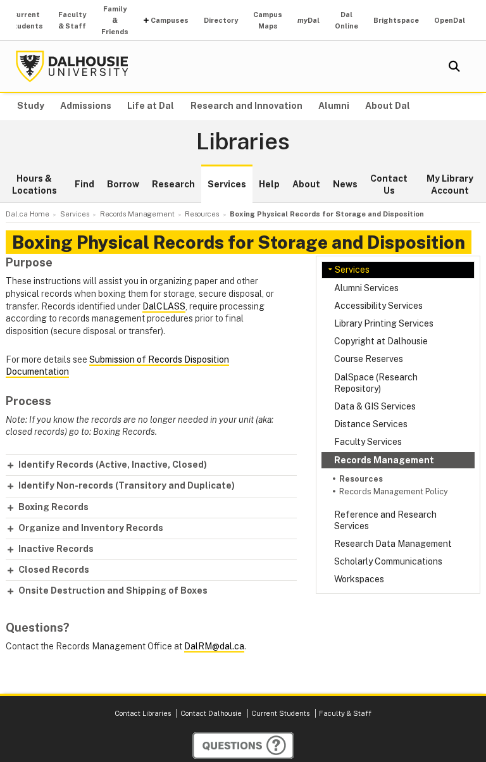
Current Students (25, 20)
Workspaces (359, 579)
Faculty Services (368, 442)
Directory (221, 20)
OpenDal (449, 20)
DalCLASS (163, 306)
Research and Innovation (246, 106)
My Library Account (450, 184)
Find (84, 184)
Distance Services (371, 424)
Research (173, 184)
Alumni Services (366, 288)
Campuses (170, 20)
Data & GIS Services (375, 406)
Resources (361, 479)
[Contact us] (243, 745)
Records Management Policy (393, 491)
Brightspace (396, 20)
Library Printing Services (383, 323)
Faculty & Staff (72, 20)
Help (269, 184)
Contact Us (389, 184)
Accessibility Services (378, 306)
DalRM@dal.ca (214, 646)
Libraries (243, 141)
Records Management (384, 460)
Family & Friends (114, 20)
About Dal (387, 106)
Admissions (85, 106)
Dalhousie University (72, 66)
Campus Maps (267, 20)
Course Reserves (368, 359)
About (306, 184)
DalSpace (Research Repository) (376, 383)
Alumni (333, 106)
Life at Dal (150, 106)
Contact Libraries (143, 713)
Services (227, 184)
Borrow (123, 184)
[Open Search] (454, 66)
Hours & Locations (34, 184)
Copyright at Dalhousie (381, 341)
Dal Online (346, 20)
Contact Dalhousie (211, 713)
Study (30, 106)
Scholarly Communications (388, 561)
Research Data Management (393, 544)
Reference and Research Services (385, 520)
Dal (308, 20)
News (345, 184)
